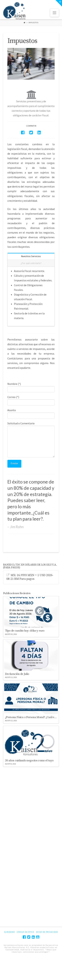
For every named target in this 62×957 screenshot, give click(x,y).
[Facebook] (24, 937)
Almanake (9, 932)
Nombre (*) (14, 384)
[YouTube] (37, 937)
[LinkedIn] (33, 937)
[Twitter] (28, 937)
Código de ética (25, 932)
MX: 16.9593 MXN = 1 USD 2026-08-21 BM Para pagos (29, 577)
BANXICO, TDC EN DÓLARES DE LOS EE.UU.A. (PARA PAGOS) (30, 566)
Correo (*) (13, 397)
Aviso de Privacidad (47, 932)
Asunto (11, 410)
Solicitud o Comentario (21, 423)
